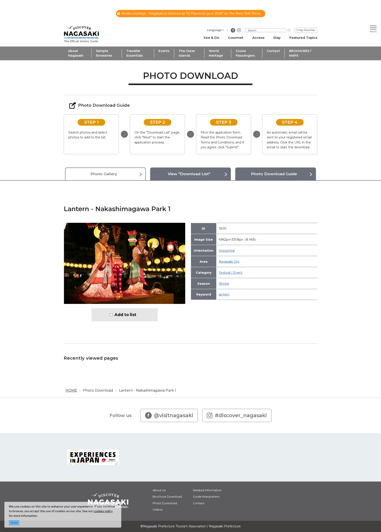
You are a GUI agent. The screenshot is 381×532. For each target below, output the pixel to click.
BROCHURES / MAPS (300, 53)
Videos (157, 509)
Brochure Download (167, 496)
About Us (159, 490)
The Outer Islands (187, 53)
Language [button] (214, 30)
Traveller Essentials (134, 53)
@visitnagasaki (173, 415)
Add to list (125, 314)
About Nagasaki (75, 53)
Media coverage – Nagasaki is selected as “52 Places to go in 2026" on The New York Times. (191, 13)
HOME (71, 390)
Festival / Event (231, 273)
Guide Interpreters (206, 496)
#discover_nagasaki (241, 415)
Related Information (207, 490)
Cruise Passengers (245, 53)
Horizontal (227, 251)
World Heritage (216, 53)
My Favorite (307, 30)
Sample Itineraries (104, 53)
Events (164, 51)
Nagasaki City (229, 262)
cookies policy (103, 511)
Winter (224, 284)
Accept (14, 522)
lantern (224, 294)
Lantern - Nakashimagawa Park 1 (147, 390)
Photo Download (98, 390)
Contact (273, 51)
